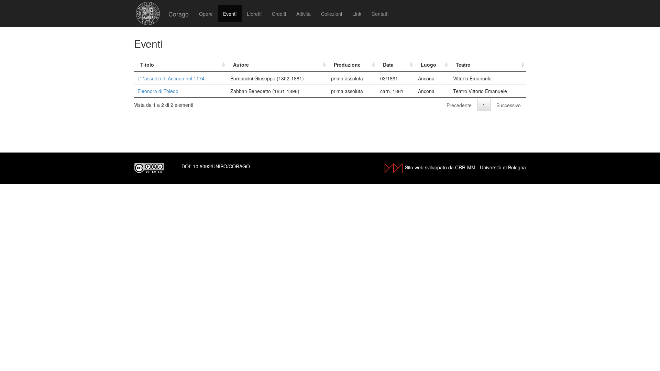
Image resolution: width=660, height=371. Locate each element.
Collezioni (331, 13)
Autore (241, 64)
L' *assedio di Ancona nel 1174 (171, 78)
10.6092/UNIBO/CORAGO (221, 166)
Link (356, 13)
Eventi (229, 13)
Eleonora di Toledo (158, 91)
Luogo (428, 64)
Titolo (147, 64)
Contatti (380, 13)
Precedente (459, 105)
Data (388, 64)
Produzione (347, 64)
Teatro (463, 64)
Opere (206, 13)
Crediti (279, 13)
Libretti (254, 13)
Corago (178, 13)
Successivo (508, 105)
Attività (303, 13)
